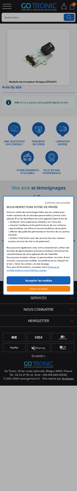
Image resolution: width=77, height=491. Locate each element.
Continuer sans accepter (57, 202)
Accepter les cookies (38, 280)
